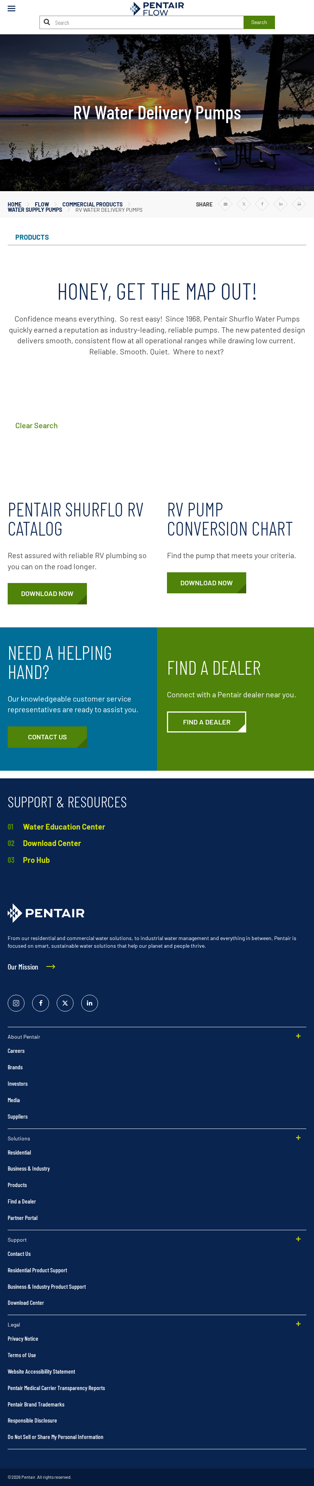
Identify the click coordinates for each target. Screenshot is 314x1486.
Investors (18, 1083)
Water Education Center (64, 826)
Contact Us (19, 1253)
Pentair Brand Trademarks (36, 1404)
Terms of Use (22, 1354)
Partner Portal (23, 1217)
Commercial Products (92, 204)
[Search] (47, 22)
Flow (42, 204)
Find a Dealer (22, 1201)
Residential (19, 1152)
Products (17, 1184)
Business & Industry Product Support (47, 1286)
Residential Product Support (37, 1269)
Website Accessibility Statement (41, 1371)
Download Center (52, 843)
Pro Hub (36, 859)
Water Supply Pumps (35, 209)
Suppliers (18, 1116)
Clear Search (36, 425)
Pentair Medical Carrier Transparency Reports (56, 1387)
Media (14, 1099)
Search (259, 22)
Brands (15, 1066)
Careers (16, 1050)
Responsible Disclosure (32, 1420)
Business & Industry (29, 1168)
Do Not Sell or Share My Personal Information (55, 1436)
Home (14, 204)
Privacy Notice (23, 1338)
